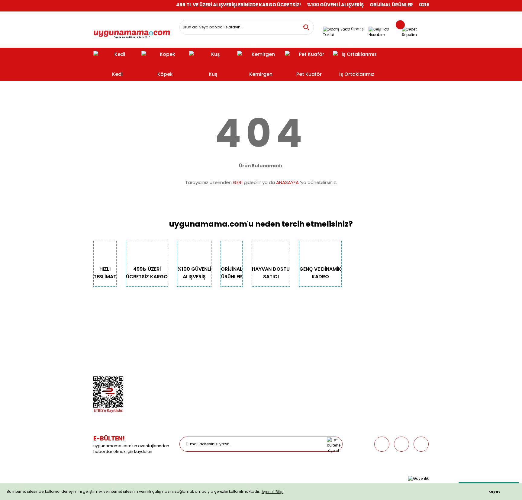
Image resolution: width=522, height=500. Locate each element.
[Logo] (131, 32)
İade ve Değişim (280, 362)
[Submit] (333, 444)
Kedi (183, 328)
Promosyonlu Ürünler (198, 370)
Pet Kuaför (188, 362)
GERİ (238, 182)
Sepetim (273, 353)
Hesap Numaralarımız (113, 353)
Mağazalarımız (107, 362)
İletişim (99, 336)
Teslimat (274, 328)
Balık (183, 353)
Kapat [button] (494, 491)
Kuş (182, 345)
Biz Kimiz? (102, 328)
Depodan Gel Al (280, 336)
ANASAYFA (287, 182)
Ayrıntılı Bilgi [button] (272, 491)
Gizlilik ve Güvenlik (109, 345)
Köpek (184, 336)
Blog (97, 370)
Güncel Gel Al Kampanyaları (292, 345)
